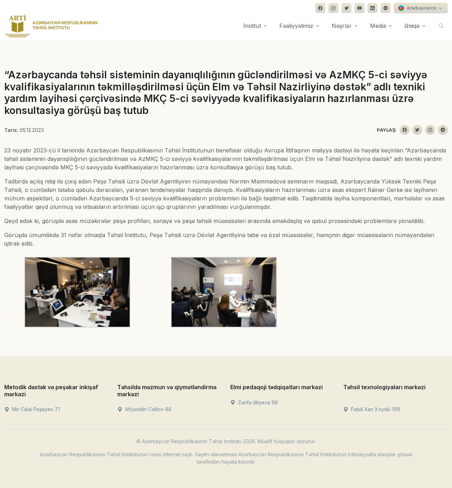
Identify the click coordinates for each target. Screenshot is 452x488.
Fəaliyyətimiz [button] (296, 25)
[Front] (51, 25)
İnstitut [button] (252, 25)
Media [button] (378, 25)
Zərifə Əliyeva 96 (257, 402)
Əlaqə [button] (412, 25)
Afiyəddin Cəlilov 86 (148, 409)
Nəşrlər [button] (342, 25)
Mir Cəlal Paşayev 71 (35, 409)
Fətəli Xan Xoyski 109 (375, 409)
